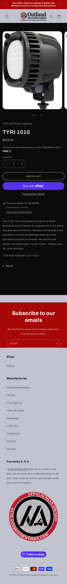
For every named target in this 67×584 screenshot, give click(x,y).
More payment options (33, 194)
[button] (7, 16)
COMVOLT (12, 426)
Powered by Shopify (48, 575)
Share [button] (9, 266)
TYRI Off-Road (15, 410)
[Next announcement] (60, 4)
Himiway (11, 449)
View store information (19, 212)
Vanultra (11, 441)
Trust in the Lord (17, 469)
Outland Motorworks (18, 387)
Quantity (7, 157)
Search (11, 366)
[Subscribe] (56, 344)
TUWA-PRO (13, 434)
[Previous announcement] (6, 4)
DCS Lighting (14, 403)
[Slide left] (26, 115)
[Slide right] (40, 115)
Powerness (13, 418)
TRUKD (11, 395)
